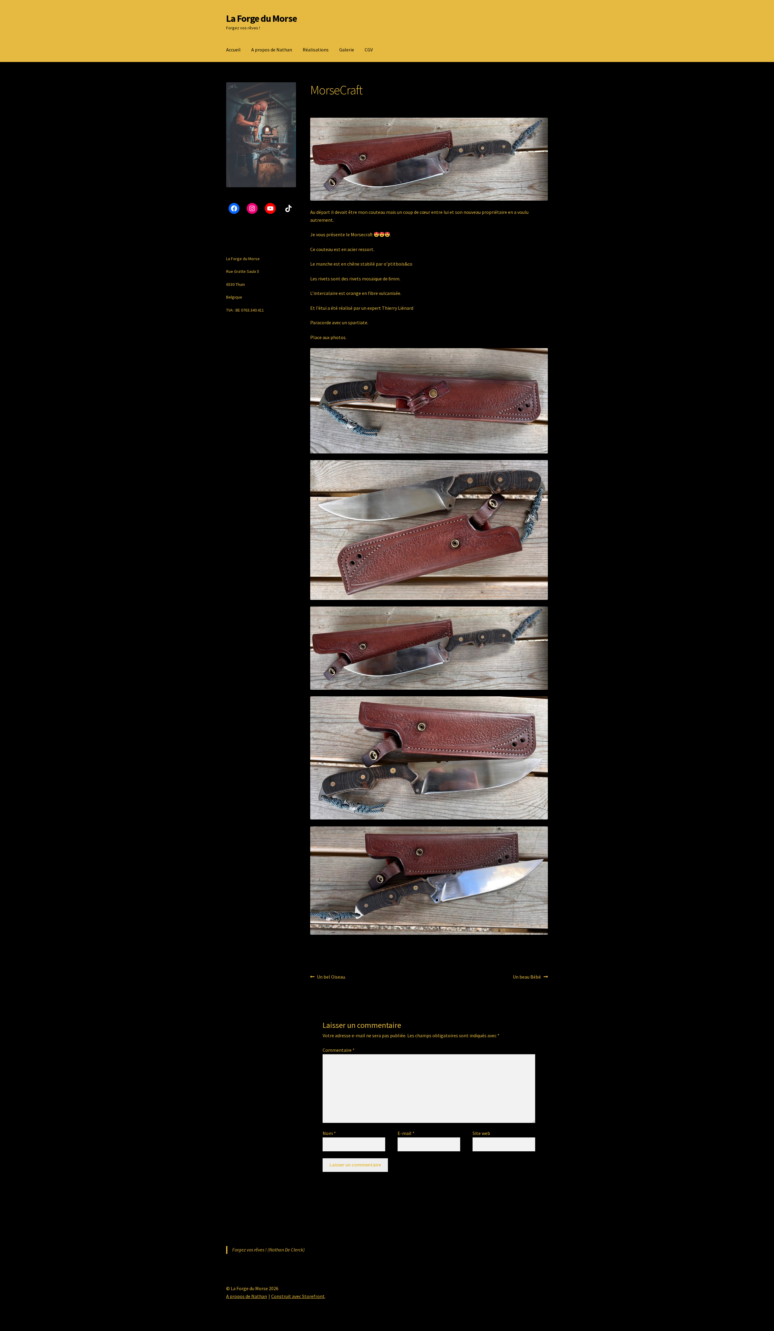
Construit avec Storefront (298, 1296)
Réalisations (316, 50)
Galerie (346, 50)
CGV (369, 50)
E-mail (406, 1133)
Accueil (233, 50)
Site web (481, 1133)
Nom (329, 1133)
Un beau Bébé (527, 977)
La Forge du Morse (261, 18)
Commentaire (339, 1050)
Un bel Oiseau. (331, 977)
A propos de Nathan (271, 50)
